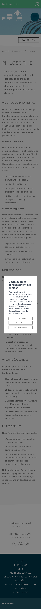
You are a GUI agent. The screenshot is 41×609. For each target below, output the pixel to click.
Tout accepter (20, 318)
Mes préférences (20, 327)
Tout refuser (20, 323)
